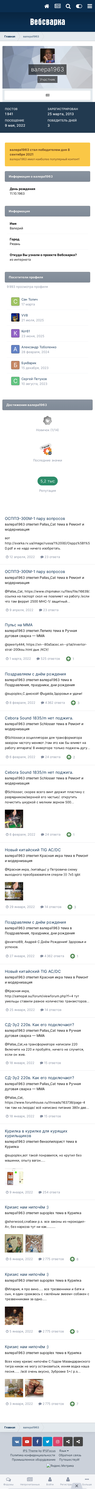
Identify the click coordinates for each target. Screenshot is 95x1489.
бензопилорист (52, 1141)
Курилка (12, 1146)
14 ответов (52, 907)
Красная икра (51, 855)
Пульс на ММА (19, 624)
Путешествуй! (69, 1459)
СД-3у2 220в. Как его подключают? (39, 1024)
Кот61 (25, 331)
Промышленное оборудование (34, 1459)
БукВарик (28, 363)
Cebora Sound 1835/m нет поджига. (39, 718)
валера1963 (15, 524)
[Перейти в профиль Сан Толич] (15, 301)
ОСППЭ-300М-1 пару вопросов (35, 518)
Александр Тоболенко (39, 347)
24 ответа (52, 757)
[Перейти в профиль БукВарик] (15, 365)
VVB (24, 315)
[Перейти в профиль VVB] (15, 317)
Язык (63, 1451)
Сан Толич (29, 299)
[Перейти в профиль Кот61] (15, 333)
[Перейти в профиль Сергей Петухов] (15, 381)
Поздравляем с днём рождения (35, 674)
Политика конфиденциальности (32, 1455)
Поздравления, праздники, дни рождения (40, 685)
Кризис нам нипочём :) (27, 1207)
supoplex (47, 1213)
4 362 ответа (54, 703)
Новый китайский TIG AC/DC (33, 849)
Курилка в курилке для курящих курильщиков (36, 1133)
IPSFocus (49, 1451)
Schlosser (47, 724)
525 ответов (50, 659)
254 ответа (51, 1192)
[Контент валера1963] (47, 95)
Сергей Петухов (34, 379)
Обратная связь (70, 1455)
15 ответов (52, 1063)
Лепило (46, 630)
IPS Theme (30, 1451)
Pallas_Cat (48, 524)
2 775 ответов (53, 1259)
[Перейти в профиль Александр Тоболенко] (15, 349)
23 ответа (52, 557)
